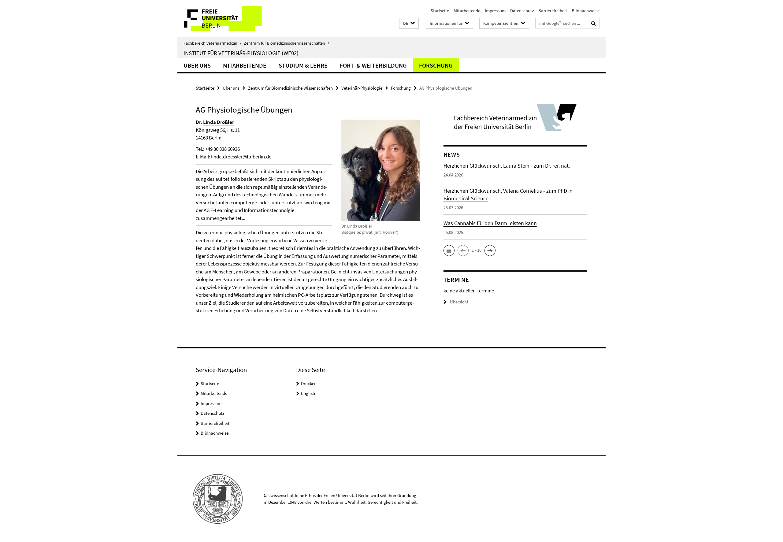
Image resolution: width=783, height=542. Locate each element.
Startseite (440, 10)
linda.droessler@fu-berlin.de (241, 156)
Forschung (436, 65)
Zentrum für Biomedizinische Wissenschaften (286, 43)
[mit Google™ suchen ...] (593, 23)
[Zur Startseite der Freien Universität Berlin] (228, 18)
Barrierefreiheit (552, 10)
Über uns (197, 65)
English (308, 393)
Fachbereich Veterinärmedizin (212, 43)
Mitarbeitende (467, 10)
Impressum (495, 10)
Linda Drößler (218, 122)
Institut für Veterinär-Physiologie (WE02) (241, 53)
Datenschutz (522, 10)
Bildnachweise (585, 10)
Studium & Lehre (303, 65)
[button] (409, 23)
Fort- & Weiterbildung (373, 65)
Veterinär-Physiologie (361, 88)
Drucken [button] (309, 383)
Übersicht (459, 302)
